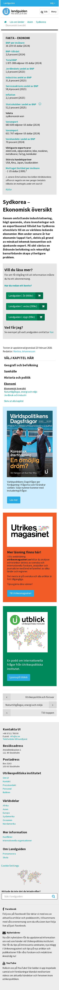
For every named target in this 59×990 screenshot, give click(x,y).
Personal (7, 788)
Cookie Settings (10, 865)
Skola (5, 857)
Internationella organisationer (17, 840)
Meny (54, 11)
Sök (45, 11)
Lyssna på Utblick (19, 677)
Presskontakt (9, 785)
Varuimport (12, 130)
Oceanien (7, 820)
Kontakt (6, 781)
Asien (5, 809)
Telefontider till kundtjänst (15, 739)
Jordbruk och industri (15, 395)
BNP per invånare (15, 42)
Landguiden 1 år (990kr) (21, 295)
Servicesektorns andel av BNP (22, 86)
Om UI (6, 777)
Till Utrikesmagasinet (20, 593)
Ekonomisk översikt (15, 388)
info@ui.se (15, 736)
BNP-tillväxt (12, 51)
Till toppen (47, 712)
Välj (52, 3)
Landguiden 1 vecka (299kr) (23, 306)
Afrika (6, 805)
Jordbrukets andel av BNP (20, 68)
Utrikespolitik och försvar (39, 697)
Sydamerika (8, 816)
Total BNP (11, 60)
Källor (9, 189)
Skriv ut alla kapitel (13, 401)
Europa (6, 812)
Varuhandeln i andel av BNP (20, 139)
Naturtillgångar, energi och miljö (20, 391)
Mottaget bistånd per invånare (22, 168)
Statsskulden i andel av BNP (21, 104)
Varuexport (12, 121)
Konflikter (7, 836)
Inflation (10, 94)
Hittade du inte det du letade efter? (21, 891)
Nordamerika (9, 823)
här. (51, 332)
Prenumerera (9, 853)
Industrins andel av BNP (19, 77)
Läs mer (14, 499)
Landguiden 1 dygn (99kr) (22, 317)
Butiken (6, 792)
